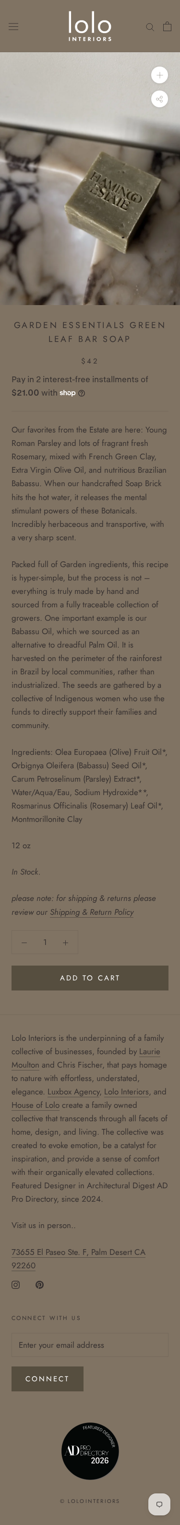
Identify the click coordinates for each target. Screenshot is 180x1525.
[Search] (150, 26)
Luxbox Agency (73, 1091)
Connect (47, 1379)
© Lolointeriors (90, 1501)
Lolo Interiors (126, 1091)
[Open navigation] (13, 26)
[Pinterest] (40, 1284)
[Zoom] (159, 75)
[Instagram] (16, 1284)
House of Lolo (36, 1105)
